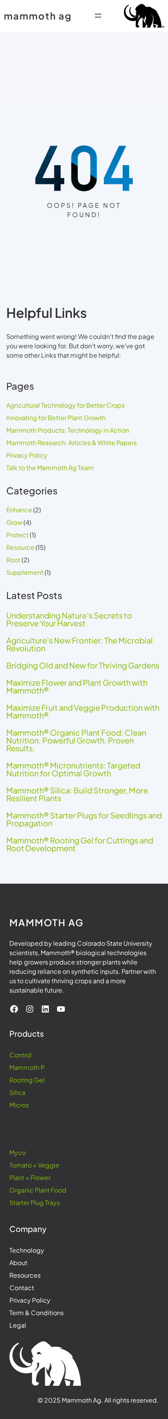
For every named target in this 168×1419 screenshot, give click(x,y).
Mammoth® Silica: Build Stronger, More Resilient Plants (77, 794)
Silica (17, 1092)
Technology (26, 1250)
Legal (17, 1325)
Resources (25, 1275)
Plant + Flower (29, 1177)
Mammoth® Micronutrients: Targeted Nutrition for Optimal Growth (73, 769)
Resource (20, 547)
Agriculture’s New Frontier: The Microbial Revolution (79, 644)
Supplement (24, 572)
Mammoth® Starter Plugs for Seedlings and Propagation (84, 819)
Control (20, 1055)
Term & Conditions (36, 1312)
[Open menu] (98, 15)
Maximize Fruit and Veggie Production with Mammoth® (82, 711)
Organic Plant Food (37, 1190)
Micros (19, 1105)
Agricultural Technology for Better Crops (65, 405)
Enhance (19, 510)
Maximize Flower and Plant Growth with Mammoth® (76, 686)
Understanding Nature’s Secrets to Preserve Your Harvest (69, 619)
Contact (21, 1288)
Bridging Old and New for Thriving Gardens (82, 665)
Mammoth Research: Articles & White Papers (71, 443)
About (18, 1263)
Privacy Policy (26, 455)
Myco (17, 1152)
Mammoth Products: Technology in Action (67, 430)
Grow (14, 522)
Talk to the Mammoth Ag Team (50, 467)
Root (13, 560)
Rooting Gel (27, 1080)
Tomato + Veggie (34, 1165)
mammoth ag (38, 15)
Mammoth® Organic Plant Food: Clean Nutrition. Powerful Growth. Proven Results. (76, 740)
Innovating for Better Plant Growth (55, 418)
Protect (17, 535)
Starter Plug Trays (34, 1202)
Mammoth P (27, 1067)
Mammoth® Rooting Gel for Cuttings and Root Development (79, 844)
